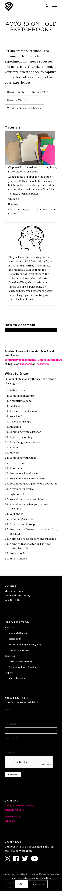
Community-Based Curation (22, 667)
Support (9, 672)
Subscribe (12, 775)
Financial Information (19, 650)
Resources (10, 656)
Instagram (42, 363)
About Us (9, 627)
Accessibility (15, 638)
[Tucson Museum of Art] (26, 6)
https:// (9, 330)
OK (21, 884)
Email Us (10, 820)
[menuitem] (45, 6)
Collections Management (21, 661)
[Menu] (53, 6)
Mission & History (18, 633)
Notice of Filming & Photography (25, 644)
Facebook (26, 363)
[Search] (45, 6)
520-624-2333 (13, 816)
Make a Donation (17, 678)
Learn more (38, 884)
